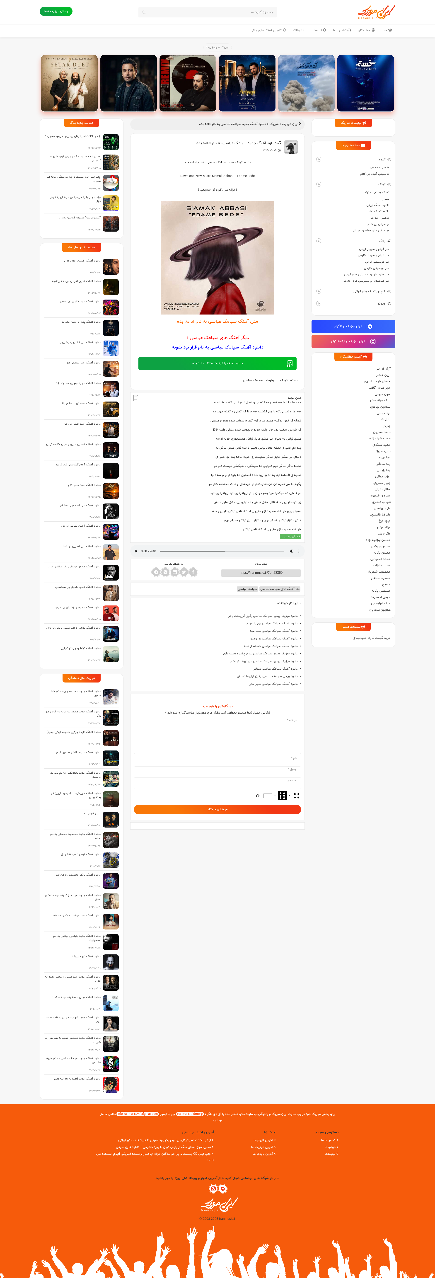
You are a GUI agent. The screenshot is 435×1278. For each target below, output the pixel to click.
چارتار (387, 426)
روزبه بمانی (383, 476)
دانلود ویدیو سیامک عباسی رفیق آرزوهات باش (267, 676)
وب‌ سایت (291, 780)
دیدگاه (292, 720)
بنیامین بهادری (380, 407)
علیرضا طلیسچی (380, 515)
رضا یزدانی (384, 470)
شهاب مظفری (381, 502)
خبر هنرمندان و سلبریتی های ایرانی (366, 274)
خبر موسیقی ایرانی (377, 262)
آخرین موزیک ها (262, 1147)
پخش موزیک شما (56, 11)
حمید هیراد (383, 451)
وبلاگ (297, 30)
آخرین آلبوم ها (263, 1140)
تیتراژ (385, 199)
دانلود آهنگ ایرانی (377, 205)
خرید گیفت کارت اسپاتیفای (372, 638)
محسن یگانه (382, 553)
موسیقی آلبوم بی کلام (374, 174)
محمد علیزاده (382, 565)
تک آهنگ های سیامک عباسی (280, 589)
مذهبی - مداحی (379, 167)
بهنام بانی (384, 413)
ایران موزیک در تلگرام (348, 326)
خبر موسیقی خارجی (376, 268)
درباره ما (330, 1147)
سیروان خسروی (380, 496)
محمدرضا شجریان (379, 572)
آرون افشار (384, 375)
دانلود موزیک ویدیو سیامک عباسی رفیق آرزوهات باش (262, 616)
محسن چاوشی (381, 546)
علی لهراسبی (382, 508)
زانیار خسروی (382, 483)
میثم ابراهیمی (381, 603)
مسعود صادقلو (381, 578)
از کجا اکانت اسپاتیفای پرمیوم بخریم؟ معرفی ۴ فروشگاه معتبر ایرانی (164, 1140)
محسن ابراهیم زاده (378, 540)
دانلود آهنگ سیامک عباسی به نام (217, 347)
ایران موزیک (290, 124)
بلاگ (382, 241)
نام (294, 758)
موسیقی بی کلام (378, 224)
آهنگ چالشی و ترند (376, 192)
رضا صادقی (383, 464)
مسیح (386, 584)
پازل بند (385, 419)
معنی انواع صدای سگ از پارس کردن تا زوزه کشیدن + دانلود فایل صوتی (163, 1147)
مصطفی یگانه (381, 591)
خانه (385, 30)
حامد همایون (382, 432)
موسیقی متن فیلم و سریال (371, 230)
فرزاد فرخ (385, 521)
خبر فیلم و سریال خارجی (373, 255)
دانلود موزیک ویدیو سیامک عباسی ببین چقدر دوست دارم (260, 653)
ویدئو (381, 304)
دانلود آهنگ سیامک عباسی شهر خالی (273, 684)
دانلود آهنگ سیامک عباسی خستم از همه (271, 646)
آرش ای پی (383, 369)
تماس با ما (340, 30)
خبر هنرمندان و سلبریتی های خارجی (366, 281)
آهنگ (381, 184)
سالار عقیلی (383, 489)
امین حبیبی (383, 394)
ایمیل (292, 769)
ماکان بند (384, 534)
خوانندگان (364, 30)
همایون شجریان (380, 610)
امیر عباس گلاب (380, 388)
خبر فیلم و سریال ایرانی (374, 249)
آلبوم (382, 159)
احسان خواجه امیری (377, 381)
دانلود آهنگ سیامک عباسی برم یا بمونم (272, 623)
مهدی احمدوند (381, 597)
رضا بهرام (385, 457)
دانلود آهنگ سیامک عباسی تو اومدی (273, 639)
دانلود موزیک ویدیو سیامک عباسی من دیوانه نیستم (264, 661)
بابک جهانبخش (380, 400)
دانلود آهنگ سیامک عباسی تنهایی (275, 669)
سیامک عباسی (253, 380)
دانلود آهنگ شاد (378, 211)
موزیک (274, 124)
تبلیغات (317, 30)
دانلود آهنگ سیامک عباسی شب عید (274, 631)
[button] (318, 159)
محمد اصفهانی (380, 559)
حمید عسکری (381, 445)
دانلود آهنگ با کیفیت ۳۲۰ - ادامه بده (217, 363)
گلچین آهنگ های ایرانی (267, 30)
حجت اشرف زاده (380, 438)
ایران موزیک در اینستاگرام (348, 341)
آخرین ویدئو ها (263, 1154)
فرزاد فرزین (383, 527)
